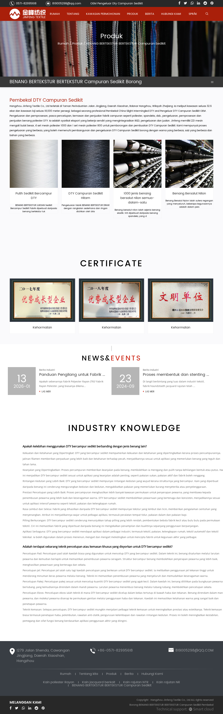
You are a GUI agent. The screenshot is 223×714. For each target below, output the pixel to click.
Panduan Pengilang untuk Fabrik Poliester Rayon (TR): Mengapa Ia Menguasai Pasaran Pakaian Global (72, 375)
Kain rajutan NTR (135, 682)
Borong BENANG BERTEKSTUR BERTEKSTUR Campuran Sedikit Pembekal (171, 705)
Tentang (73, 14)
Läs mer (46, 392)
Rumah (55, 14)
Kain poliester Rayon (58, 682)
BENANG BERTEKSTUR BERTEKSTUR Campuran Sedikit (139, 18)
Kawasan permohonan (103, 14)
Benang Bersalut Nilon (189, 193)
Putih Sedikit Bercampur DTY (34, 196)
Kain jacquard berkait (98, 682)
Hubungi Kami (171, 14)
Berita (149, 14)
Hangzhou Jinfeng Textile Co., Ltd (30, 106)
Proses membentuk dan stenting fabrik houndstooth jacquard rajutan (176, 375)
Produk (132, 14)
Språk (193, 14)
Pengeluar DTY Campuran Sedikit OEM (183, 111)
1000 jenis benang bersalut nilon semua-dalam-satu (137, 198)
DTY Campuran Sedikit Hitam (85, 196)
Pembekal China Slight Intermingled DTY (130, 111)
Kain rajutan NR (168, 682)
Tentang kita (88, 673)
